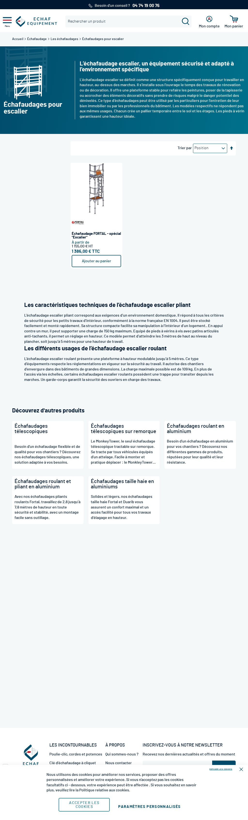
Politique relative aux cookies (104, 790)
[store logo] (36, 21)
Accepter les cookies (84, 805)
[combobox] (128, 21)
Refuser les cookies (220, 769)
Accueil (18, 39)
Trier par (185, 148)
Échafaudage (37, 39)
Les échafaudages (65, 39)
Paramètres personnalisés (149, 807)
